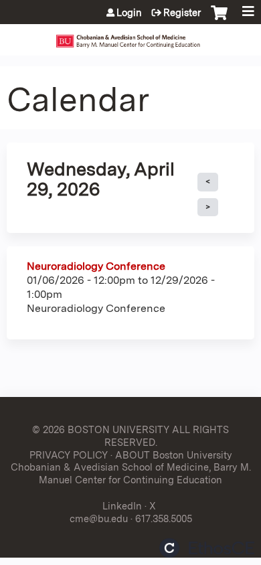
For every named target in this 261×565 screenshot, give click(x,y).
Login (129, 12)
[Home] (130, 36)
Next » (207, 207)
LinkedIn (122, 505)
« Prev (207, 182)
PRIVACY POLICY (68, 455)
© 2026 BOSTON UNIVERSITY (100, 429)
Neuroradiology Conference (96, 266)
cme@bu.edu (99, 518)
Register (182, 12)
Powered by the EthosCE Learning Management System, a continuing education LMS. (206, 548)
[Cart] (219, 19)
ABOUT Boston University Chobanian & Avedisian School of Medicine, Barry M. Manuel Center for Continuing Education (131, 467)
